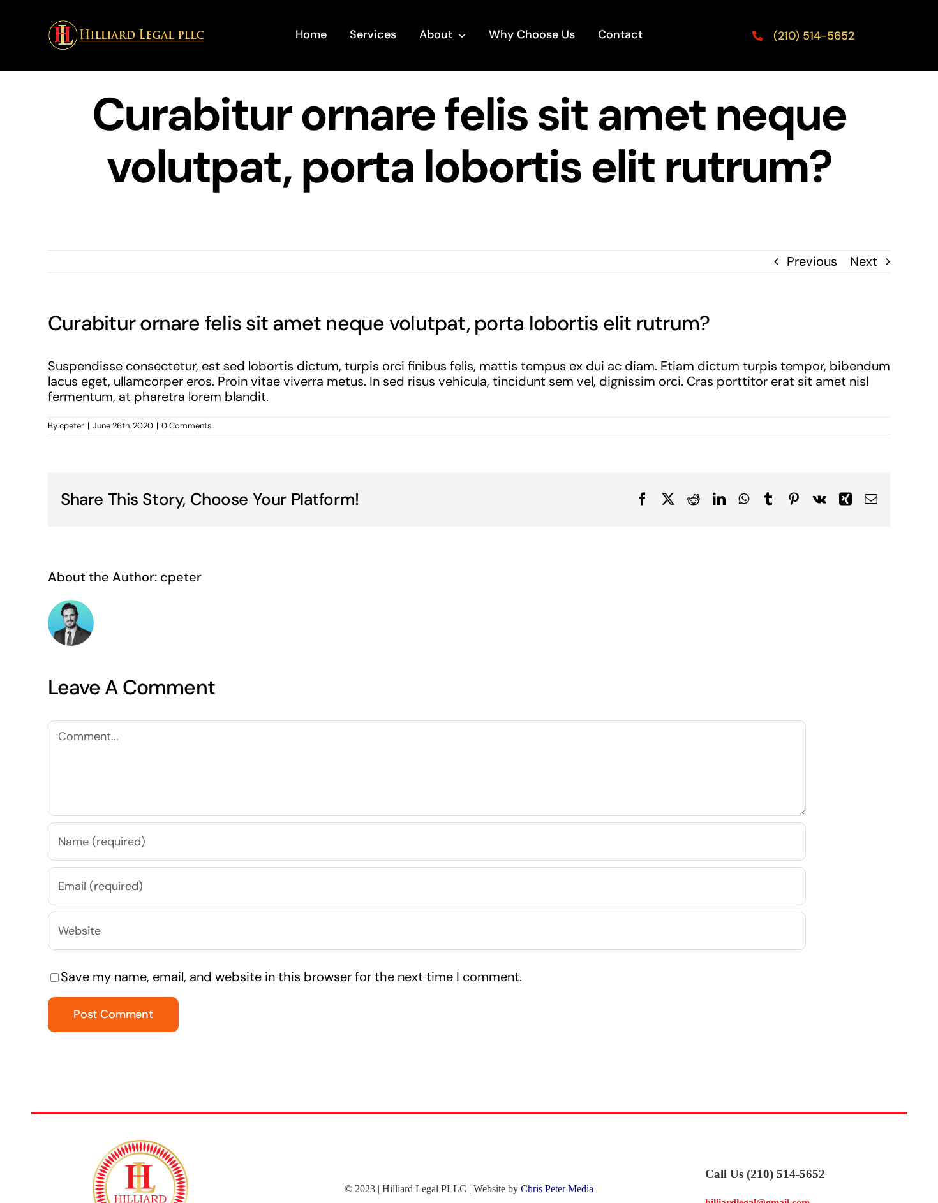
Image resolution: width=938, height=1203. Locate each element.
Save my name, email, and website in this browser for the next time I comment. (291, 976)
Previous (812, 261)
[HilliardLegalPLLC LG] (127, 26)
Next (863, 261)
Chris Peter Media (557, 1188)
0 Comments (186, 425)
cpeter (71, 425)
